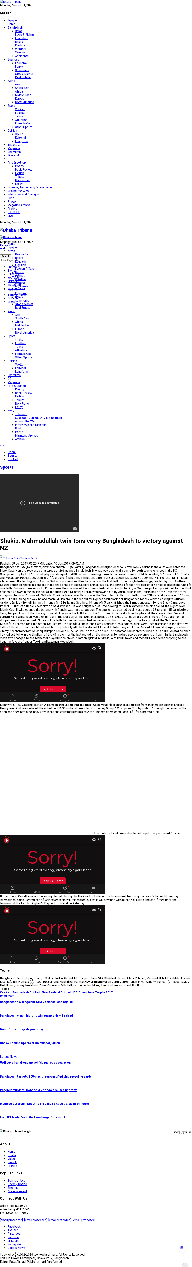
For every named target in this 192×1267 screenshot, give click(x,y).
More (11, 410)
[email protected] (11, 1220)
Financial (13, 155)
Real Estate (23, 77)
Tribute (20, 176)
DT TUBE (14, 212)
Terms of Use (17, 1180)
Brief (11, 198)
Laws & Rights (24, 34)
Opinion (12, 130)
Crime (18, 31)
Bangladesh (15, 27)
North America (24, 102)
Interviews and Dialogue (23, 194)
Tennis (19, 116)
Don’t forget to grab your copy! (22, 1029)
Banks (19, 66)
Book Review (23, 169)
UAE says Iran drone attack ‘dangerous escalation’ (35, 1062)
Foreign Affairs (24, 268)
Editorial (20, 137)
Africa (19, 91)
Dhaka (19, 42)
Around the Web (18, 191)
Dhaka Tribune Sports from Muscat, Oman (30, 1043)
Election (20, 265)
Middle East (23, 95)
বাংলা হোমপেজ (182, 1132)
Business (13, 59)
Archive (12, 208)
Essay (19, 184)
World (11, 81)
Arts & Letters (17, 162)
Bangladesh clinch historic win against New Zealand (36, 1015)
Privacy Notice (17, 1184)
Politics (20, 45)
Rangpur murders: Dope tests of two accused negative (38, 1090)
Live (10, 216)
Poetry (19, 166)
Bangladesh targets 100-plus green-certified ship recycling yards (46, 1076)
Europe (19, 98)
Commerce (22, 70)
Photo (12, 201)
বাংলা (2, 249)
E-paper (13, 20)
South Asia (22, 88)
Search (12, 1162)
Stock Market (24, 73)
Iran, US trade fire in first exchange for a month (33, 1117)
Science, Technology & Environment (31, 187)
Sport (11, 105)
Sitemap (13, 1187)
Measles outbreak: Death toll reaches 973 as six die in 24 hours (44, 1104)
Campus (20, 52)
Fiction (19, 173)
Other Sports (23, 127)
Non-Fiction (22, 180)
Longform (21, 141)
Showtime (14, 152)
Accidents (21, 56)
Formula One (23, 123)
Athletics (21, 120)
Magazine (14, 148)
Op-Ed (19, 134)
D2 (9, 159)
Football (20, 113)
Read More (7, 996)
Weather (20, 49)
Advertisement (17, 1191)
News (11, 251)
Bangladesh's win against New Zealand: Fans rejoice (36, 1002)
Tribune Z (14, 145)
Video (11, 1158)
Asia (17, 84)
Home (11, 24)
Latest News (8, 1056)
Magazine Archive (19, 205)
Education (21, 38)
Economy (21, 63)
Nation (19, 272)
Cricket (20, 109)
